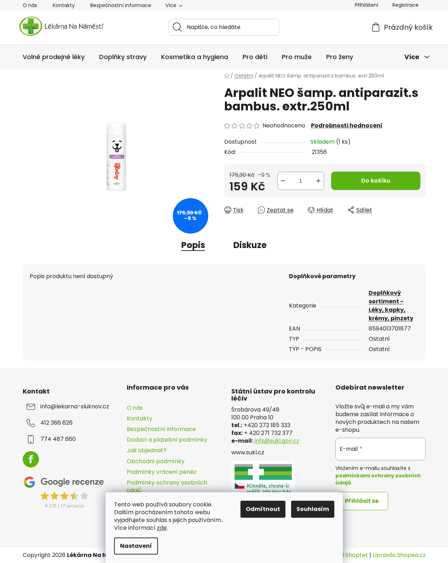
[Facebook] (31, 459)
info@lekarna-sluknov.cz (74, 406)
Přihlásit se (362, 501)
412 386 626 (56, 423)
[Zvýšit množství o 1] (318, 181)
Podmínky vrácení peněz (162, 472)
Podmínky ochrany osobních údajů (167, 486)
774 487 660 (58, 439)
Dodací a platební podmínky (167, 440)
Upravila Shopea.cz (399, 555)
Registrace (405, 4)
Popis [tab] (193, 245)
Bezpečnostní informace (120, 5)
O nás (30, 5)
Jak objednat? (146, 450)
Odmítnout (263, 509)
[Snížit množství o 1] (283, 181)
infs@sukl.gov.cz (277, 441)
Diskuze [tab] (250, 245)
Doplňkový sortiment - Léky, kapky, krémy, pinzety (391, 305)
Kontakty (64, 5)
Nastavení (136, 546)
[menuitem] (54, 57)
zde (162, 528)
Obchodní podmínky (156, 461)
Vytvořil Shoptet (345, 555)
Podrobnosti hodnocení (346, 126)
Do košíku (375, 181)
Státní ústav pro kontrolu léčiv (273, 395)
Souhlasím (312, 509)
